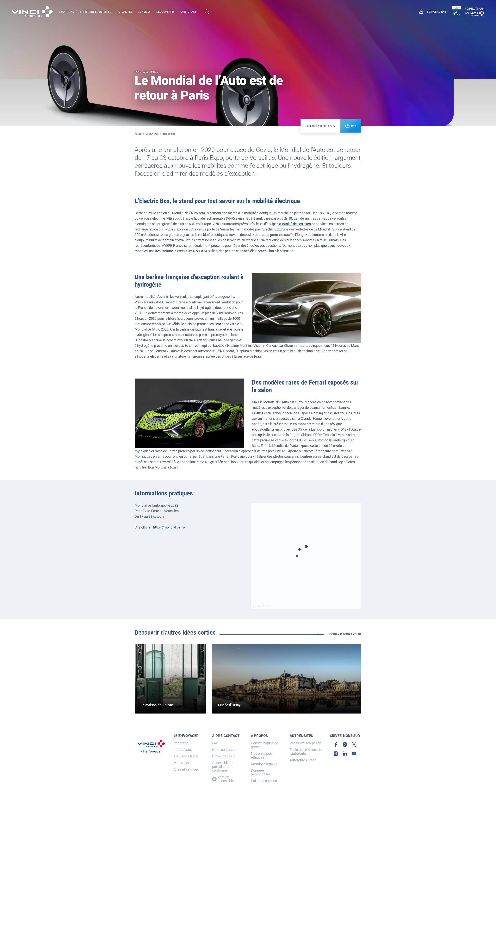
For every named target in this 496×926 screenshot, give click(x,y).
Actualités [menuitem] (124, 11)
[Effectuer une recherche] (207, 11)
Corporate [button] (188, 11)
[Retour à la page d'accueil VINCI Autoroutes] (32, 11)
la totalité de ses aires (295, 224)
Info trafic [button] (66, 11)
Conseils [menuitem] (144, 11)
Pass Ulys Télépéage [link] (306, 743)
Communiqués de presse (264, 745)
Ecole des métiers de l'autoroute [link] (306, 752)
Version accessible (226, 779)
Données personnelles (261, 772)
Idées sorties (168, 134)
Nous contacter (224, 750)
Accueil (138, 134)
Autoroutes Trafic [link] (303, 760)
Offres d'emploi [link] (223, 756)
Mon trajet (181, 763)
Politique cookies (264, 781)
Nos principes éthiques (261, 755)
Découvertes (152, 134)
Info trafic (180, 743)
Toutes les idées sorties (344, 633)
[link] (456, 11)
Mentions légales (264, 764)
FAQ (215, 743)
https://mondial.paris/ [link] (169, 527)
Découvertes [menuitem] (165, 11)
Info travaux (182, 750)
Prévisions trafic (185, 756)
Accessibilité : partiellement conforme (222, 766)
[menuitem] (432, 12)
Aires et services (186, 769)
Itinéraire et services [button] (95, 11)
